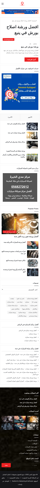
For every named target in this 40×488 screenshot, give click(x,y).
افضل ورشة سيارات (31, 369)
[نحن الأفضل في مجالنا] (20, 11)
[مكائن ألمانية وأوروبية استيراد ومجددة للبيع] (32, 272)
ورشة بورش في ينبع (29, 46)
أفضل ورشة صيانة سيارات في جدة (27, 360)
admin (35, 44)
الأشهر (30, 117)
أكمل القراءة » (31, 59)
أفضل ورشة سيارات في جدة (28, 354)
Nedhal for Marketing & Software (22, 481)
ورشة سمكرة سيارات (30, 340)
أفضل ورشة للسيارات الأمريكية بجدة (15, 242)
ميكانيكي (35, 309)
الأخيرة (10, 117)
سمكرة (27, 302)
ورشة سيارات (12, 312)
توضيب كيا (34, 302)
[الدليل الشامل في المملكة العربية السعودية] (26, 3)
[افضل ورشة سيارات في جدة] (32, 135)
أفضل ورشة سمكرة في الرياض (28, 330)
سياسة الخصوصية (32, 450)
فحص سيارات (33, 305)
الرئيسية (34, 20)
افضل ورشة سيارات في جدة (16, 133)
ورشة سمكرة (22, 312)
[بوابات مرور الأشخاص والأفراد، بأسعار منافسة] (32, 157)
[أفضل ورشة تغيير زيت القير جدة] (32, 419)
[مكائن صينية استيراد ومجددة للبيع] (32, 263)
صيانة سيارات (10, 302)
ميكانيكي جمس (15, 309)
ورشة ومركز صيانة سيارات (29, 378)
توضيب (12, 298)
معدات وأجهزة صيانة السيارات (28, 453)
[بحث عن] (37, 4)
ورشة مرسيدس (33, 316)
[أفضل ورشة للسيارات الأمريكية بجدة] (32, 245)
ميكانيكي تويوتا (26, 309)
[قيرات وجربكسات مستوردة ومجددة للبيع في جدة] (32, 254)
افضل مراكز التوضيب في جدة (16, 123)
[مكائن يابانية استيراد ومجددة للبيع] (32, 426)
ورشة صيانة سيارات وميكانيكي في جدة (25, 363)
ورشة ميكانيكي (22, 316)
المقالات (34, 443)
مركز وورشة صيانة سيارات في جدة (26, 372)
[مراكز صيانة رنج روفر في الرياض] (32, 144)
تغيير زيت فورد (20, 298)
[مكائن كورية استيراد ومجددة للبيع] (20, 426)
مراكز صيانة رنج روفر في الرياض (15, 142)
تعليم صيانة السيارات (31, 447)
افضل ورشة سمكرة (32, 298)
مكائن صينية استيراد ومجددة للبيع (16, 260)
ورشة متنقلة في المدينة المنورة (15, 151)
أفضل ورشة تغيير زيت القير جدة (26, 236)
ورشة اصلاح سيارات (31, 381)
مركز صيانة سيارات (13, 305)
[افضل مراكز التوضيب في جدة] (32, 126)
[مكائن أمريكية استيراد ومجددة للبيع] (7, 419)
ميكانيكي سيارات (32, 312)
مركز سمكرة (23, 305)
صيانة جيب (19, 302)
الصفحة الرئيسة (32, 440)
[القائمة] (3, 4)
